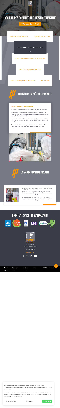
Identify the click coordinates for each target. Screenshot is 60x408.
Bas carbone (45, 80)
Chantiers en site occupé (42, 36)
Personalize (29, 401)
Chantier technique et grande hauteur (23, 80)
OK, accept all (47, 401)
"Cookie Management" (24, 394)
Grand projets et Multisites (19, 36)
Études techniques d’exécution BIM (30, 69)
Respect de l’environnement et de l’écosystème (30, 58)
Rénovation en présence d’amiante (30, 47)
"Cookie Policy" (19, 396)
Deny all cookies (11, 401)
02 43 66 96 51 (31, 249)
